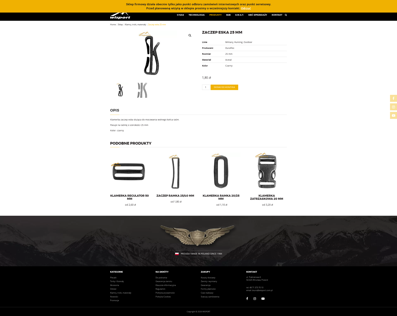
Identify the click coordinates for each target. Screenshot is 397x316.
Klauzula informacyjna (166, 285)
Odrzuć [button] (246, 8)
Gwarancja (205, 285)
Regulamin (160, 288)
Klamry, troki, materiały (135, 24)
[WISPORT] (121, 15)
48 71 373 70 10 (256, 287)
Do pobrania (161, 277)
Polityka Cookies (163, 296)
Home (113, 24)
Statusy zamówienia (210, 296)
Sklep (120, 24)
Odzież (113, 288)
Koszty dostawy (208, 277)
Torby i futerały (117, 281)
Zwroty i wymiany (209, 281)
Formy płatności (208, 288)
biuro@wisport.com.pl (262, 290)
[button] (190, 35)
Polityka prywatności (165, 292)
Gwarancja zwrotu (164, 281)
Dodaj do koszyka (224, 87)
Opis (114, 110)
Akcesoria (114, 285)
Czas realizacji (207, 292)
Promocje (114, 300)
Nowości (114, 296)
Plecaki (113, 277)
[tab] (114, 111)
